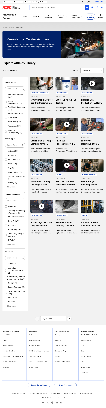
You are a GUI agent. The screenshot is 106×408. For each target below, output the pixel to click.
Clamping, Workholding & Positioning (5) (16, 212)
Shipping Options (34, 340)
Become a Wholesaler (62, 362)
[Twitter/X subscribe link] (48, 402)
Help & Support (86, 367)
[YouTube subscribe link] (43, 402)
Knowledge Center (9, 16)
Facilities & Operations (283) (16, 108)
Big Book (58, 340)
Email (82, 351)
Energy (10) (12, 283)
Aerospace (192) (14, 264)
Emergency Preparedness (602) (15, 102)
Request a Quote (34, 345)
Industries (9, 251)
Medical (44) (12, 297)
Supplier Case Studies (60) (16, 178)
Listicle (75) (12, 164)
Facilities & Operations (40, 93)
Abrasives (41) (13, 206)
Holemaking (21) (14, 229)
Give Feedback (86, 340)
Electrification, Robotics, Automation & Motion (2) (16, 278)
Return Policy (33, 367)
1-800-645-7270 (98, 2)
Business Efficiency (89, 174)
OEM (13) (11, 302)
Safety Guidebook (61, 345)
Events (5, 340)
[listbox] (92, 70)
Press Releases (8, 345)
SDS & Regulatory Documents (39, 351)
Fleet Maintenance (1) (16, 217)
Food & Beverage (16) (16, 287)
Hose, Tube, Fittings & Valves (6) (16, 235)
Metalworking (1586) (15, 113)
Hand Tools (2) (13, 221)
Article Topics (10, 82)
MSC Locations (86, 356)
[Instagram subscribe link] (61, 402)
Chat (82, 345)
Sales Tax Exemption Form (38, 362)
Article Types (10, 139)
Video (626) (12, 183)
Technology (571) (14, 126)
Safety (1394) (13, 117)
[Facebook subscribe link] (52, 402)
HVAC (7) (11, 240)
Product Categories (12, 194)
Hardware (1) (13, 225)
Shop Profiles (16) (15, 172)
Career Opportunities (10, 362)
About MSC (7, 335)
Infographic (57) (14, 159)
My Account (33, 335)
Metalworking (62, 93)
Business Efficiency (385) (15, 96)
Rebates (57, 356)
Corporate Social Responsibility (13, 356)
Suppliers (6, 367)
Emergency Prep (60, 351)
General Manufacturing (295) (16, 292)
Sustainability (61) (15, 122)
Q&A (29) (11, 168)
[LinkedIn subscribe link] (57, 402)
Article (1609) (13, 151)
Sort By (75, 70)
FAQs (82, 362)
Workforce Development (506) (15, 131)
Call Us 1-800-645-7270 (89, 335)
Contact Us (84, 372)
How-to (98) (12, 155)
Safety (59, 174)
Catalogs (58, 335)
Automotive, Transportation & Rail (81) (15, 270)
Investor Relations (9, 351)
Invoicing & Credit (35, 356)
